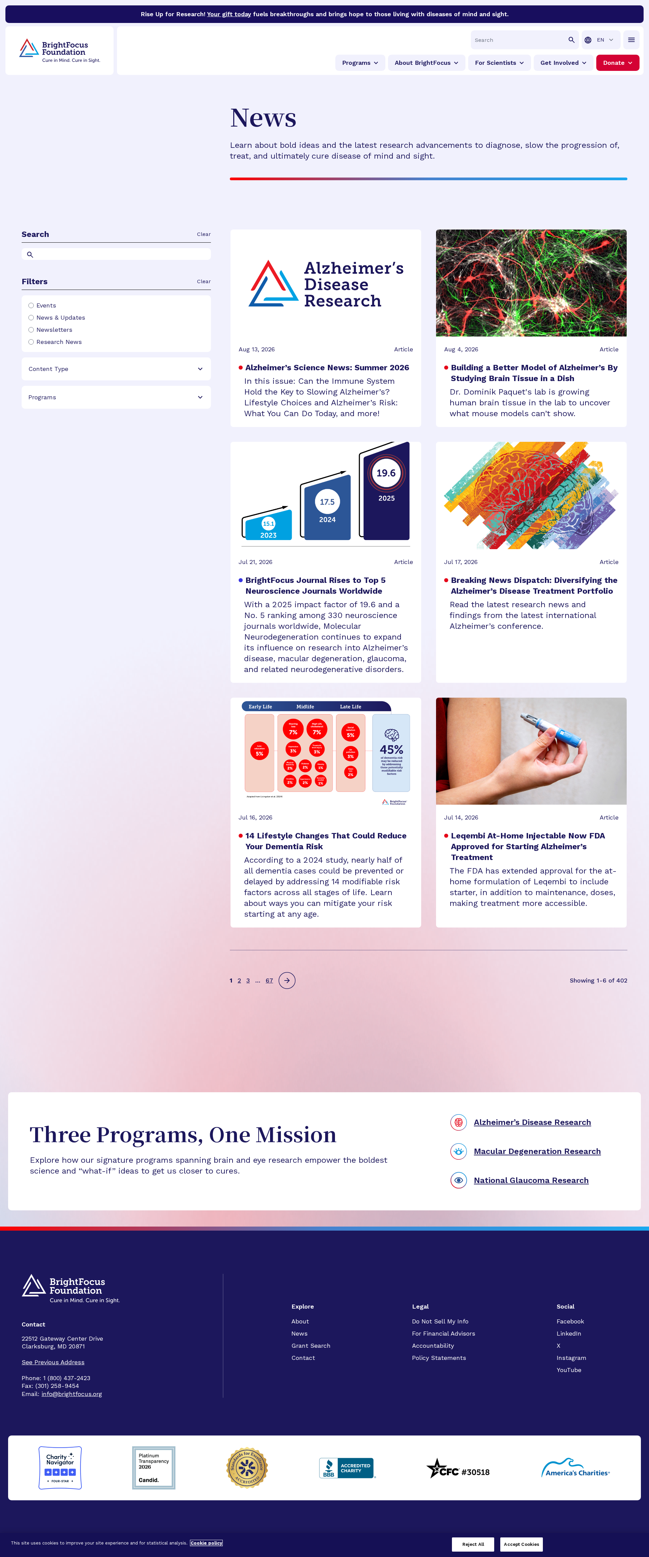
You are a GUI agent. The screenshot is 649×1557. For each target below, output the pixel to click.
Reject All (473, 1544)
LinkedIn (569, 1333)
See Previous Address (53, 1362)
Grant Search (311, 1345)
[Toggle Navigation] (631, 39)
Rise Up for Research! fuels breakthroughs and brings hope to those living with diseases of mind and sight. (325, 14)
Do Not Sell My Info (440, 1321)
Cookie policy (206, 1543)
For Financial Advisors (443, 1333)
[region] (324, 1545)
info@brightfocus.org (72, 1393)
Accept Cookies (521, 1544)
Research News (59, 342)
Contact (303, 1357)
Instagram (571, 1357)
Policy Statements (439, 1357)
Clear (204, 234)
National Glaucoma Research (531, 1180)
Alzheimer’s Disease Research (532, 1122)
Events (46, 305)
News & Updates (61, 317)
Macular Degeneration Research (537, 1151)
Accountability (433, 1345)
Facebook (570, 1321)
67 (269, 980)
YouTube (569, 1369)
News (299, 1333)
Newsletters (54, 329)
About (300, 1321)
